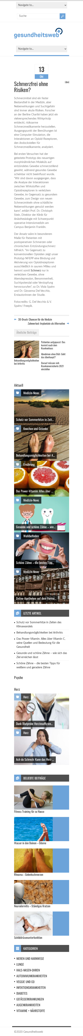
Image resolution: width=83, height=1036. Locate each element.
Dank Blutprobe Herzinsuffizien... (34, 723)
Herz (26, 697)
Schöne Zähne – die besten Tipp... (35, 562)
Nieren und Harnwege (30, 958)
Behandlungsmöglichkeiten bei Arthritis (26, 361)
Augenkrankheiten (28, 1005)
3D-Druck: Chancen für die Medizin (35, 319)
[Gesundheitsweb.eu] (38, 37)
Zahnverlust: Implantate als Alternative (46, 323)
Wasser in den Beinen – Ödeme (30, 843)
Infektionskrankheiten (31, 987)
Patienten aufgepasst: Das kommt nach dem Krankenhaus (53, 345)
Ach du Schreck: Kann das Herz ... (35, 759)
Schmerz (36, 270)
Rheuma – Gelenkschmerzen (28, 874)
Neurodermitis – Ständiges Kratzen (32, 906)
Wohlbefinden (31, 536)
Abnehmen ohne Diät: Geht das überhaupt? (53, 355)
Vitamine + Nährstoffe (30, 1010)
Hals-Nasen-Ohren (28, 970)
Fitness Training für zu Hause (29, 811)
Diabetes (21, 993)
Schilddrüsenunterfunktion (28, 937)
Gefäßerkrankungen (30, 999)
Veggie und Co (25, 981)
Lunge (20, 964)
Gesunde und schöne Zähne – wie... (35, 526)
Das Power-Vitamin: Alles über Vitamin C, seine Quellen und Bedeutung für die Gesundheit (40, 643)
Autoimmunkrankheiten (31, 976)
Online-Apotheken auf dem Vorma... (36, 598)
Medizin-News (31, 393)
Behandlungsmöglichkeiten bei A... (35, 455)
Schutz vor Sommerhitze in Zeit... (35, 419)
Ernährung (29, 464)
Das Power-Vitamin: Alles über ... (34, 491)
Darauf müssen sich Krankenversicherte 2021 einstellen (52, 366)
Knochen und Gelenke (35, 428)
